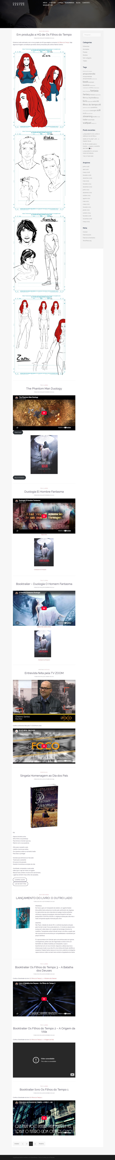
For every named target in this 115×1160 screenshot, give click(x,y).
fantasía (92, 94)
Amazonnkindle (87, 76)
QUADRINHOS (69, 3)
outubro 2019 (87, 213)
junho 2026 (86, 166)
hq (90, 98)
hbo (87, 98)
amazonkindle (89, 74)
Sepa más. (44, 534)
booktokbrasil (92, 85)
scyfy (85, 113)
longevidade (89, 101)
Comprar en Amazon (40, 569)
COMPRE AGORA (20, 880)
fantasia (94, 90)
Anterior (16, 1143)
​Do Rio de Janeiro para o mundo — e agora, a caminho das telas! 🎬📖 (91, 146)
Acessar (85, 232)
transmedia (91, 120)
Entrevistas (44, 669)
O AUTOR (52, 3)
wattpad (87, 123)
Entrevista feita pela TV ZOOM (44, 673)
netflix (94, 101)
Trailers (44, 385)
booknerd (91, 82)
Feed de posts (87, 235)
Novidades (44, 31)
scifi (98, 110)
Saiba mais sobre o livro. (44, 627)
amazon (90, 71)
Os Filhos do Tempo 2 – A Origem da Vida (42, 1039)
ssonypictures (89, 113)
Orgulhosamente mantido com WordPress (25, 1157)
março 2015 (86, 221)
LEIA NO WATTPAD (20, 884)
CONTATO (85, 3)
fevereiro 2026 (87, 175)
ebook (84, 91)
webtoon (93, 123)
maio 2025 (86, 181)
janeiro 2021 (86, 210)
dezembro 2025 (87, 178)
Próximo (41, 1143)
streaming (87, 116)
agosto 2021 (86, 198)
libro (97, 98)
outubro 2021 (87, 195)
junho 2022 (86, 189)
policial (89, 107)
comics (91, 87)
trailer (85, 120)
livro (85, 101)
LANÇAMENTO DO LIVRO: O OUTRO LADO (44, 898)
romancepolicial (86, 110)
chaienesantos (86, 87)
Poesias (44, 772)
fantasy (86, 94)
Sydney (44, 1157)
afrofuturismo (85, 71)
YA (95, 123)
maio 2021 (86, 201)
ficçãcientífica (98, 94)
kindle (93, 98)
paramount (85, 107)
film (84, 98)
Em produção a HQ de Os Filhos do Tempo (44, 34)
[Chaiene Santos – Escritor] (18, 4)
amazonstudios (87, 78)
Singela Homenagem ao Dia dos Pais (44, 775)
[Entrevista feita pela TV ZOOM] (44, 701)
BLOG (78, 3)
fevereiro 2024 (87, 184)
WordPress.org (87, 240)
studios (95, 116)
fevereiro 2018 (87, 216)
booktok (86, 85)
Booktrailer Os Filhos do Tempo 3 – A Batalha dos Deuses (44, 969)
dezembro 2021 (87, 192)
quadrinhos (94, 107)
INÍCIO (45, 3)
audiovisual (94, 78)
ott (99, 104)
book (85, 81)
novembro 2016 (87, 218)
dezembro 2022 (87, 187)
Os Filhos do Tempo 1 (36, 1097)
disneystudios (96, 87)
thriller (98, 116)
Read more (18, 432)
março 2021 (86, 204)
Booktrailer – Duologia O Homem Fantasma (44, 583)
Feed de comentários (89, 238)
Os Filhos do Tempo (63, 42)
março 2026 (86, 172)
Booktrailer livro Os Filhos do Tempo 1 (44, 1089)
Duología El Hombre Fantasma (44, 491)
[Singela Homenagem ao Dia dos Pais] (44, 805)
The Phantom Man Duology (44, 388)
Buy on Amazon (19, 477)
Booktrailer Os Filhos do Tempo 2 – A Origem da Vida (44, 1030)
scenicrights (93, 110)
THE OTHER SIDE (88, 156)
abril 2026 (86, 169)
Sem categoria (87, 58)
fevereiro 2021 (87, 207)
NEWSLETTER (48, 5)
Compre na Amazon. (44, 660)
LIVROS (60, 3)
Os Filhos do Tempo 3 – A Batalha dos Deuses (43, 978)
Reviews (85, 55)
